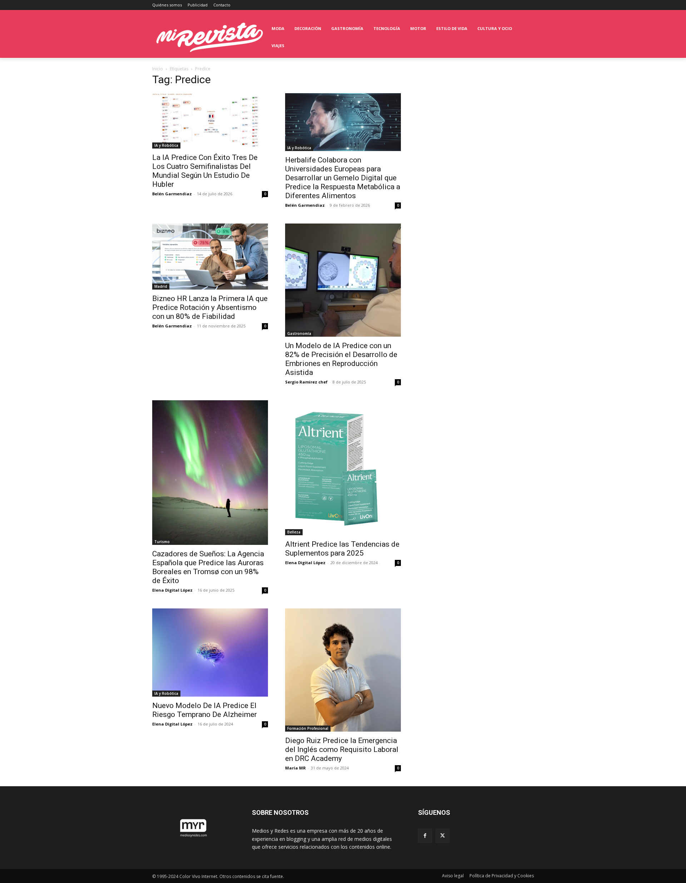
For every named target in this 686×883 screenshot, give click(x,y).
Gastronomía (299, 333)
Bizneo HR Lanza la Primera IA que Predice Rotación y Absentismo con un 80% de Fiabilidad (210, 307)
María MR (295, 768)
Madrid (160, 286)
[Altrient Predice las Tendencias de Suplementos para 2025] (343, 467)
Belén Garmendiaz (172, 193)
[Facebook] (425, 836)
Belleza (293, 532)
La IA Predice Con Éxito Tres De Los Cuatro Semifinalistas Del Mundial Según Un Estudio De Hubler (205, 171)
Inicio (157, 69)
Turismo (162, 541)
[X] (442, 836)
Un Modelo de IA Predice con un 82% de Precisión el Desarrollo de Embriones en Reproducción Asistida (341, 359)
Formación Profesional (307, 728)
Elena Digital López (172, 590)
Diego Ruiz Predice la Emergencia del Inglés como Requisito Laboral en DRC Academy (341, 749)
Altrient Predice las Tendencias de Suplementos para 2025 (342, 548)
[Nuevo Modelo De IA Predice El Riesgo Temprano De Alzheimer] (210, 652)
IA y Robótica (166, 145)
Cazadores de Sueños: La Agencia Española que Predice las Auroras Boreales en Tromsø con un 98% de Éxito (208, 567)
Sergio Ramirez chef (306, 382)
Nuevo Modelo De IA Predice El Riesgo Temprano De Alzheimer (204, 710)
